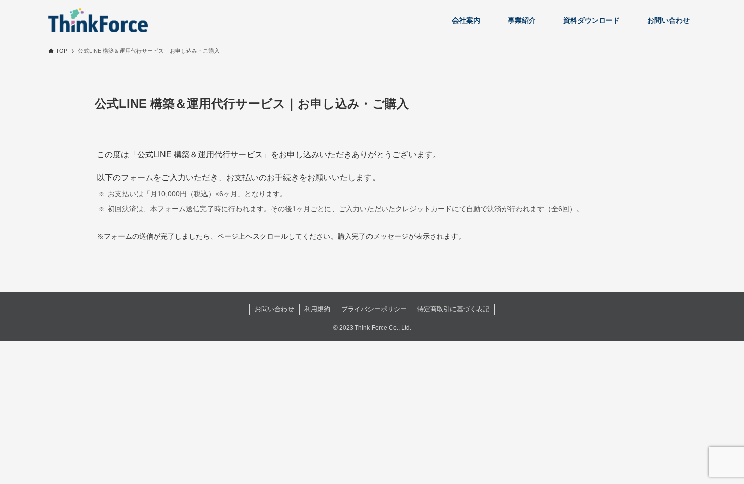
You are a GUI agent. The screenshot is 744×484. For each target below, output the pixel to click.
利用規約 (317, 309)
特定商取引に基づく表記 (453, 309)
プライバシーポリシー (374, 309)
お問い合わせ (274, 309)
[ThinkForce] (98, 20)
